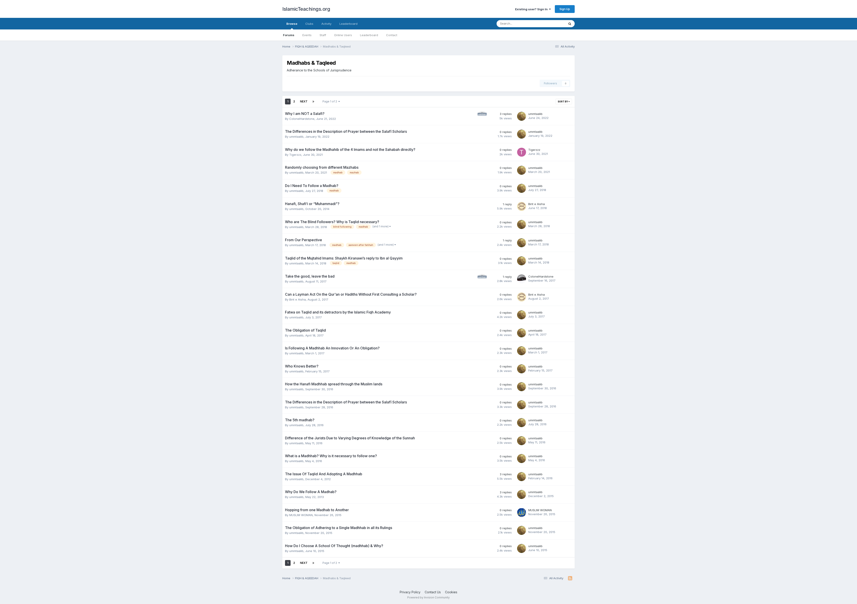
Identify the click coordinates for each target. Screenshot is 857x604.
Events (307, 35)
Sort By (563, 101)
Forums (288, 35)
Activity (326, 23)
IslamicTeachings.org (306, 9)
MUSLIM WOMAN (301, 515)
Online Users (343, 35)
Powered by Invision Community (428, 597)
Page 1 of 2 (330, 101)
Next (304, 101)
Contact (391, 35)
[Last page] (313, 101)
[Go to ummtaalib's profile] (521, 116)
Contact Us (433, 592)
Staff (323, 35)
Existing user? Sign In (532, 9)
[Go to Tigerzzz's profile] (521, 152)
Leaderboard (369, 35)
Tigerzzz (295, 154)
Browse (291, 23)
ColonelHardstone (301, 118)
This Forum (551, 23)
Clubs (309, 23)
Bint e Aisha (536, 204)
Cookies (451, 592)
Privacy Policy (410, 592)
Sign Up (565, 9)
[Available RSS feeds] (570, 578)
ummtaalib (535, 114)
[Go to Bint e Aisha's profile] (521, 206)
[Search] (570, 23)
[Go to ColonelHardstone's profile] (521, 278)
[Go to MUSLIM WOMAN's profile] (521, 512)
